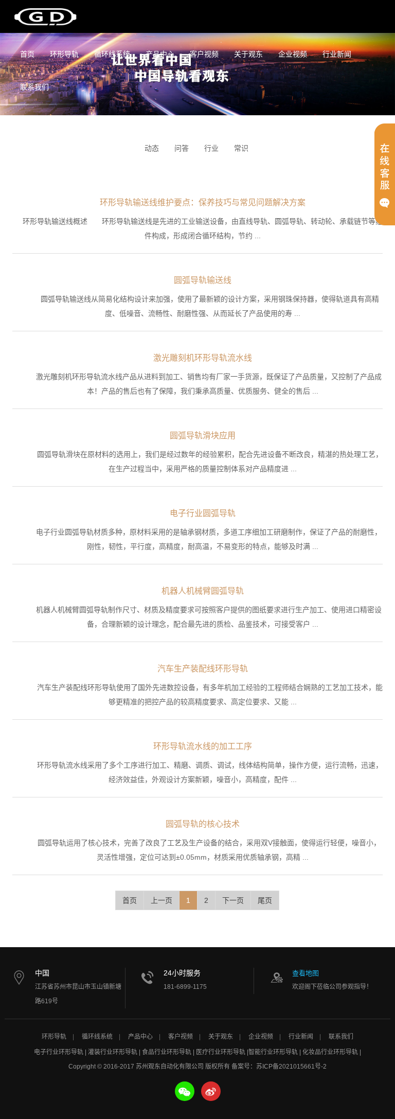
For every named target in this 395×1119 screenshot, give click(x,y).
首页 (27, 54)
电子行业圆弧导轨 (203, 513)
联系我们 (34, 87)
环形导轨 (64, 54)
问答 (181, 148)
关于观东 (248, 54)
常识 (241, 148)
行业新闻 (336, 54)
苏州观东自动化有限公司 (45, 16)
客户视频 (204, 54)
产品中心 (160, 54)
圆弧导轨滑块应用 (203, 435)
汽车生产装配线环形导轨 (202, 668)
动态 (152, 148)
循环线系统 (112, 54)
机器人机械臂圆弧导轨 (202, 591)
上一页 (161, 900)
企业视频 (292, 54)
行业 (211, 148)
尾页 (265, 900)
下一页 (233, 900)
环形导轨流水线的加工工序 (202, 746)
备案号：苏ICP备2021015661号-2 (279, 1066)
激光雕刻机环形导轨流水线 (202, 357)
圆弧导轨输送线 (202, 280)
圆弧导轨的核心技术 (203, 824)
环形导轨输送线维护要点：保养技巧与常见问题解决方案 (203, 202)
